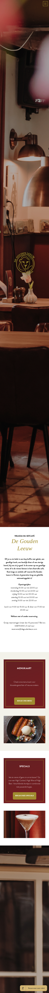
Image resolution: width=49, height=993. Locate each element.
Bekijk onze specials (24, 914)
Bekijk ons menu (24, 819)
